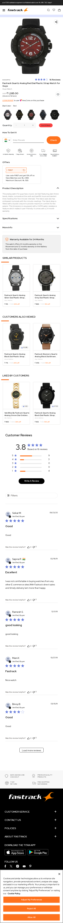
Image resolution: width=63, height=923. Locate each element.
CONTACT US (13, 820)
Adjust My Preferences (31, 899)
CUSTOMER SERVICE (17, 811)
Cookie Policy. (14, 893)
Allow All (31, 917)
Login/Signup (7, 100)
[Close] (59, 874)
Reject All (31, 908)
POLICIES (10, 828)
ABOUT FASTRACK (16, 836)
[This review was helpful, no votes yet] (28, 547)
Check (53, 140)
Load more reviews (31, 750)
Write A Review (31, 480)
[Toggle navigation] (3, 10)
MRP (4, 93)
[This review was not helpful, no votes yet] (34, 546)
